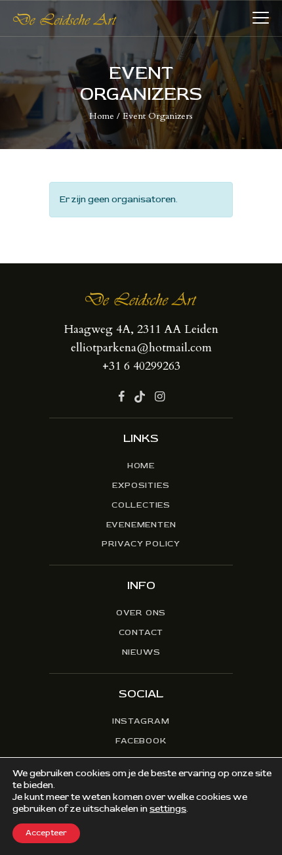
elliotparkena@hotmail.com (141, 348)
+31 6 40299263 (141, 366)
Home (101, 116)
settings (168, 808)
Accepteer (46, 833)
